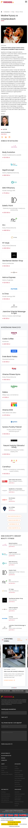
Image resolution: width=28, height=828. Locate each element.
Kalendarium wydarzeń (20, 794)
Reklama (3, 758)
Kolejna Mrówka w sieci (11, 691)
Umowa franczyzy (5, 798)
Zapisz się (3, 717)
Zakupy (3, 764)
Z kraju (12, 11)
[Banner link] (14, 7)
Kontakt (16, 805)
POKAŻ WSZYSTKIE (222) (13, 516)
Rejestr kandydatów (6, 755)
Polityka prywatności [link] (14, 826)
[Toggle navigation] (26, 1)
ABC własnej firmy (5, 800)
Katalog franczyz (5, 753)
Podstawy (3, 792)
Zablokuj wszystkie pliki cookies (9, 824)
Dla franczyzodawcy (5, 796)
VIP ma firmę (17, 784)
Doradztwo (4, 760)
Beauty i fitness (19, 11)
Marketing (17, 803)
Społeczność (18, 789)
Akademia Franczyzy (19, 801)
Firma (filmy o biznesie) (20, 778)
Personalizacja (23, 824)
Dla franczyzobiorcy (5, 794)
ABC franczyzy (4, 789)
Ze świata (17, 768)
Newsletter (17, 792)
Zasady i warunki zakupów (7, 774)
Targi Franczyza (18, 796)
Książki (2, 770)
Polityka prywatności (18, 810)
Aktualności (7, 11)
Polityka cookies (9, 810)
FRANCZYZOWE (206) (13, 520)
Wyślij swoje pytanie (6, 744)
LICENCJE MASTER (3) (13, 528)
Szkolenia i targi (4, 772)
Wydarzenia (17, 772)
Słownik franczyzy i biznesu (7, 802)
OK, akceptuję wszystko (14, 822)
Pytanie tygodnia (18, 770)
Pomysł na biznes (18, 786)
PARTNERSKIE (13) (13, 524)
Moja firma (17, 782)
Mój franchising (18, 780)
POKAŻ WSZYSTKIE (19, 639)
